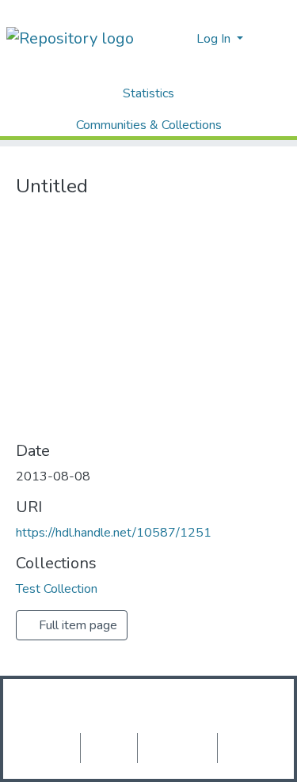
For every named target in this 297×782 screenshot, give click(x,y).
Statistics (148, 93)
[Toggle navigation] (275, 39)
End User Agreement (178, 747)
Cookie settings (49, 747)
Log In (215, 38)
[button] (179, 38)
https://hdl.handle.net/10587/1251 (113, 532)
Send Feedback (248, 747)
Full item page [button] (76, 625)
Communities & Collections (149, 125)
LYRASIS (148, 723)
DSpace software (78, 704)
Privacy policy (109, 747)
